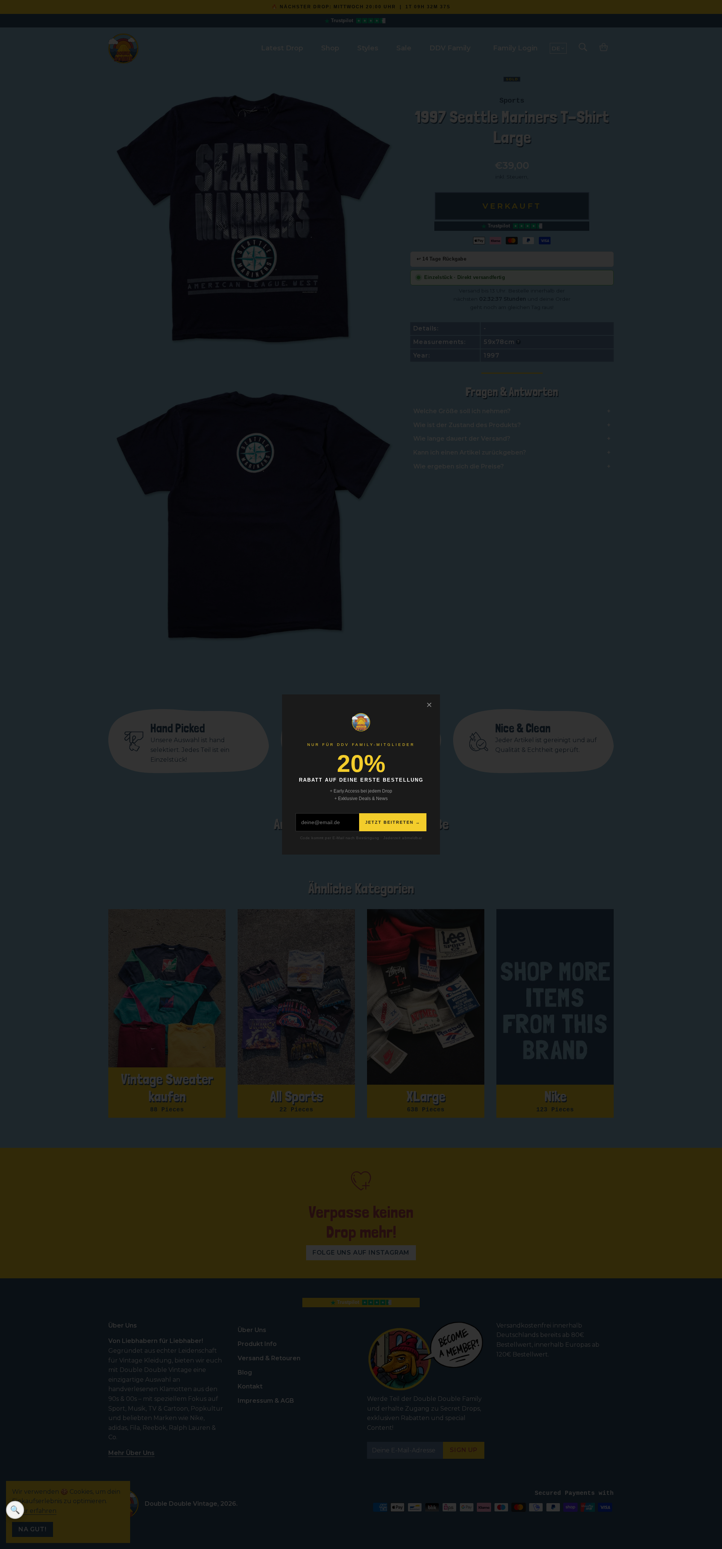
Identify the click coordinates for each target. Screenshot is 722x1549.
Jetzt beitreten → (392, 822)
